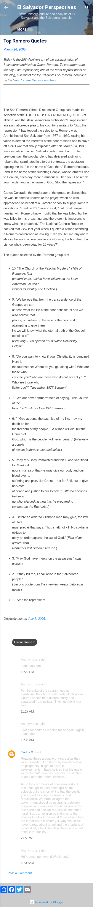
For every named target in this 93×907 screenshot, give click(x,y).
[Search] (87, 8)
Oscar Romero (24, 642)
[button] (87, 41)
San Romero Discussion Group (35, 80)
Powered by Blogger (49, 902)
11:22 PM (27, 672)
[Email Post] (14, 633)
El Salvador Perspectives (46, 7)
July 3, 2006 (36, 618)
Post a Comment (20, 873)
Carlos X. (27, 752)
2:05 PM (27, 838)
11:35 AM (27, 740)
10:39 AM (27, 863)
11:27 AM (27, 711)
